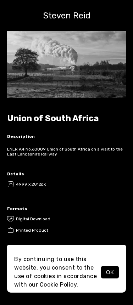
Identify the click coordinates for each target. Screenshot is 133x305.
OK (110, 272)
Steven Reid (66, 16)
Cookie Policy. (59, 284)
